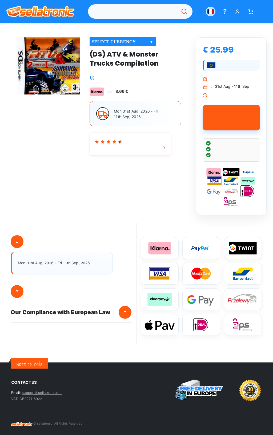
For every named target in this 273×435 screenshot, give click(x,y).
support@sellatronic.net (42, 392)
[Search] (184, 11)
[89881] (231, 117)
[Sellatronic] (40, 11)
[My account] (237, 12)
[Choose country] (210, 11)
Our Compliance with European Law (69, 311)
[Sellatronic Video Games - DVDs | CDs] (22, 423)
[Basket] (251, 12)
